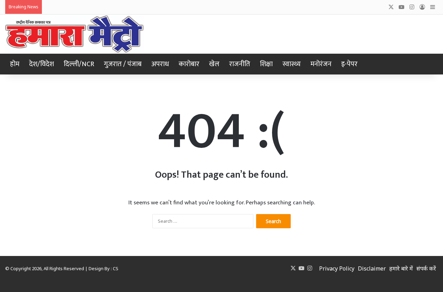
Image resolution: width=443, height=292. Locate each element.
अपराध (160, 64)
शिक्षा (266, 64)
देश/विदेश (41, 64)
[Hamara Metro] (74, 34)
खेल (214, 64)
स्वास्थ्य (291, 64)
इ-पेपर (349, 64)
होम (14, 64)
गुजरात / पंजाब (123, 64)
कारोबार (189, 64)
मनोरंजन (321, 64)
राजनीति (239, 64)
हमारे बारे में (401, 268)
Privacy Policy (336, 268)
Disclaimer (372, 268)
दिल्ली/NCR (79, 64)
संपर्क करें (426, 268)
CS (115, 268)
